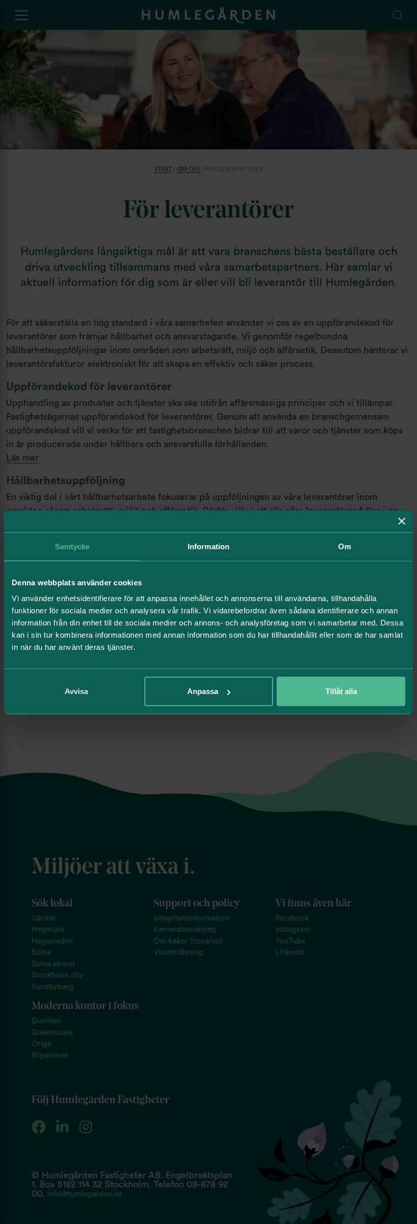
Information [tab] (208, 546)
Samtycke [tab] (72, 546)
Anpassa (202, 691)
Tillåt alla (341, 691)
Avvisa (76, 691)
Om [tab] (344, 546)
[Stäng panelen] (401, 520)
